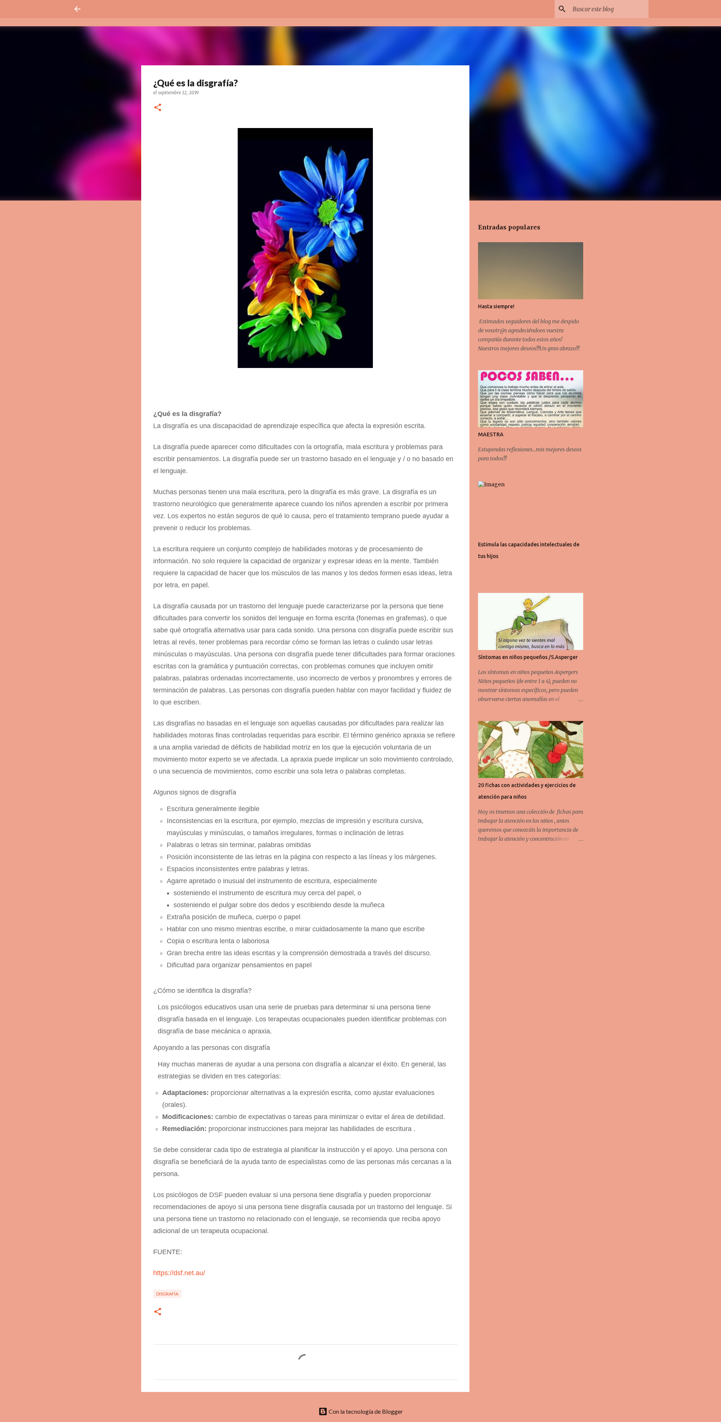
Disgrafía (167, 1294)
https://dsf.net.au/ (179, 1273)
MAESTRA (491, 434)
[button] (157, 108)
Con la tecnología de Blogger (365, 1411)
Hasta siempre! (496, 306)
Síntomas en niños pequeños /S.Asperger (528, 657)
